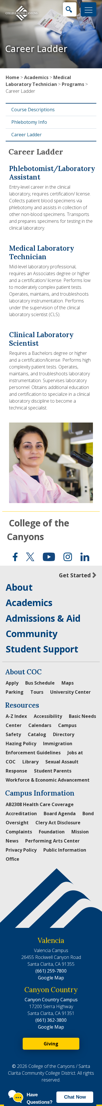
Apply (12, 683)
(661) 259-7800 (51, 971)
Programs (73, 84)
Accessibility (48, 716)
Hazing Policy (21, 743)
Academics (36, 77)
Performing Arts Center (52, 841)
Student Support (42, 649)
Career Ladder (26, 134)
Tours (36, 692)
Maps (67, 683)
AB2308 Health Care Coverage (40, 804)
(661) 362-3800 (51, 1020)
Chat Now (75, 1097)
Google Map (51, 978)
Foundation (52, 832)
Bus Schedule (40, 683)
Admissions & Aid (43, 618)
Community (32, 633)
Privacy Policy (21, 850)
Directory (63, 734)
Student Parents (52, 771)
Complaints (19, 832)
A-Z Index (16, 716)
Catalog (37, 734)
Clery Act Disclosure (57, 822)
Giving (51, 1044)
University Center (70, 692)
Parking (15, 692)
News (12, 841)
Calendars (39, 725)
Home (12, 77)
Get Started (75, 575)
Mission (80, 832)
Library (30, 762)
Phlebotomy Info (29, 122)
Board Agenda (60, 813)
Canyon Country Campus (51, 999)
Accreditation (21, 813)
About (19, 587)
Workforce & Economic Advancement (48, 780)
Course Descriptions (33, 109)
